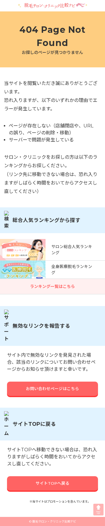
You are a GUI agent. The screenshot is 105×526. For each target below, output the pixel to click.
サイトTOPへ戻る (52, 483)
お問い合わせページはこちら (52, 388)
